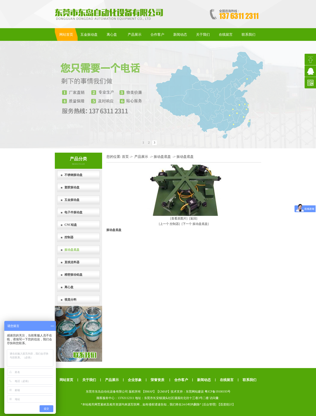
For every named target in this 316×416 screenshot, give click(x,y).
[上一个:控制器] (169, 224)
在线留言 (226, 34)
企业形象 (135, 380)
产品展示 (134, 34)
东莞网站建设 (195, 391)
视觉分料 (70, 299)
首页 (125, 156)
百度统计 (226, 404)
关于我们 (203, 34)
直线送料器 (72, 262)
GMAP (163, 391)
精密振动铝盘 (73, 274)
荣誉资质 (157, 380)
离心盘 (112, 34)
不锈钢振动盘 (73, 175)
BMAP (149, 391)
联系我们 (248, 34)
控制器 (69, 237)
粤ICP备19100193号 (217, 391)
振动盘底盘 (72, 249)
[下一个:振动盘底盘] (195, 224)
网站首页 (66, 34)
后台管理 (209, 404)
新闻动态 (180, 34)
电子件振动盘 (73, 212)
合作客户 (157, 34)
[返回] (193, 218)
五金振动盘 (89, 34)
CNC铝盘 (70, 224)
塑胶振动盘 (72, 187)
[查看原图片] (178, 218)
